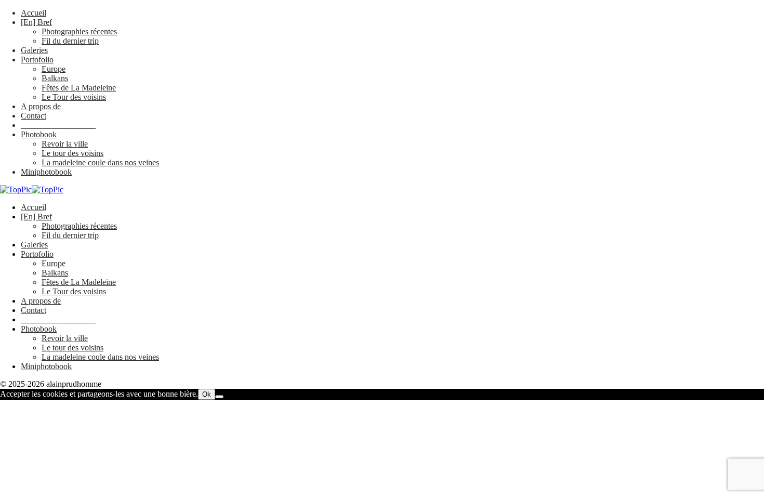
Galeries (34, 50)
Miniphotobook (46, 171)
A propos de (41, 106)
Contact (33, 115)
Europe (53, 68)
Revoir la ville (65, 143)
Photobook (39, 134)
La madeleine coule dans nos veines (100, 162)
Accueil (33, 12)
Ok (206, 394)
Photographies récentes (79, 31)
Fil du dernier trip (70, 40)
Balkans (55, 78)
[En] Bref (36, 22)
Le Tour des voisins (74, 97)
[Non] (219, 396)
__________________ (58, 125)
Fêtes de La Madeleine (79, 87)
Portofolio (37, 59)
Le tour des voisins (72, 153)
